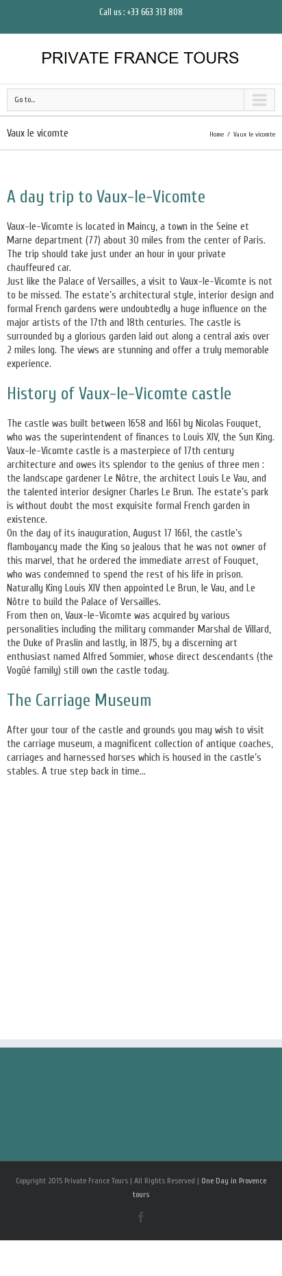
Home (216, 134)
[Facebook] (141, 1217)
